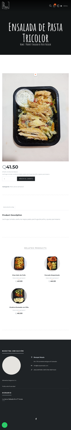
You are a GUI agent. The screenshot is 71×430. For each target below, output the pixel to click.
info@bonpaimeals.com (41, 365)
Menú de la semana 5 (17, 187)
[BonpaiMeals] (5, 6)
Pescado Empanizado (52, 275)
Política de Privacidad (8, 386)
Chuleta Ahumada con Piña (18, 307)
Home (22, 44)
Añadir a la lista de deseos (10, 172)
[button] (35, 74)
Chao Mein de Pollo (19, 275)
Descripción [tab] (8, 207)
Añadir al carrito (26, 179)
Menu (65, 6)
